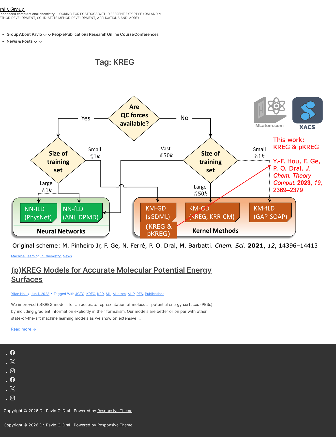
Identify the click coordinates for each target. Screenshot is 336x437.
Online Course (120, 34)
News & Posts (20, 41)
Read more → (23, 329)
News (67, 256)
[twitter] (12, 362)
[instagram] (12, 371)
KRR (100, 294)
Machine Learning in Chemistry (36, 256)
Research (98, 34)
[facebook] (12, 353)
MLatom (119, 294)
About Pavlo (30, 34)
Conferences (146, 34)
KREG (90, 294)
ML (108, 294)
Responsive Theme (114, 410)
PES (140, 294)
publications (154, 294)
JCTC (79, 294)
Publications (77, 34)
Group (12, 34)
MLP (131, 294)
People (58, 34)
